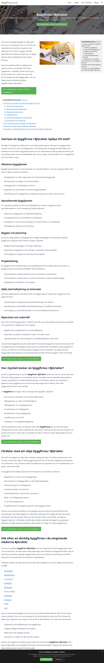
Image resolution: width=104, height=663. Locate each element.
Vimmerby (8, 595)
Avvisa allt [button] (59, 659)
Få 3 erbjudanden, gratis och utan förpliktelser (52, 24)
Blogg (96, 2)
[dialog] (52, 656)
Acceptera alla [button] (46, 659)
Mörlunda (8, 587)
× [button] (102, 651)
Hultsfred (8, 583)
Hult (5, 608)
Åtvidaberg (8, 571)
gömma (24, 100)
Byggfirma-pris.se (9, 2)
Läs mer (69, 656)
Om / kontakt (86, 2)
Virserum (7, 600)
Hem (69, 2)
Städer (76, 2)
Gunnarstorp (9, 575)
